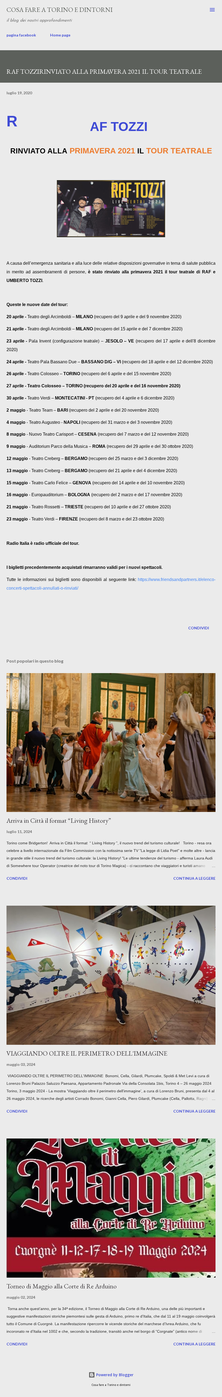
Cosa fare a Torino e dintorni (59, 9)
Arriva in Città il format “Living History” (58, 820)
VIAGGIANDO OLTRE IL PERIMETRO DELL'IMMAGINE (86, 1053)
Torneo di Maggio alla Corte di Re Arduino (61, 1286)
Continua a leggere (194, 878)
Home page (60, 35)
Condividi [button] (198, 628)
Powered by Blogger (114, 1374)
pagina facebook (21, 35)
